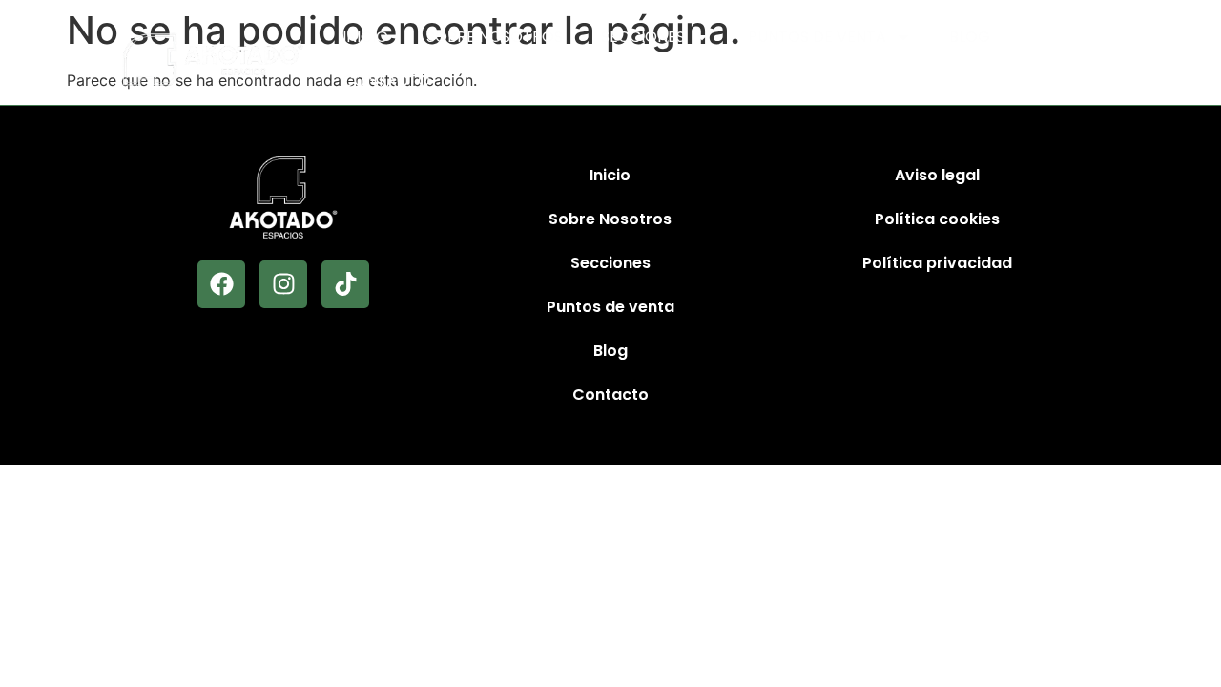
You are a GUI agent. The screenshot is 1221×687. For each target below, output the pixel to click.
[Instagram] (283, 284)
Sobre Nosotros (494, 37)
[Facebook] (221, 284)
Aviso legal (937, 175)
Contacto (386, 81)
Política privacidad (937, 263)
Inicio (365, 37)
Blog (969, 37)
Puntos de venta (817, 37)
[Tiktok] (345, 284)
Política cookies (937, 219)
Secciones (643, 37)
